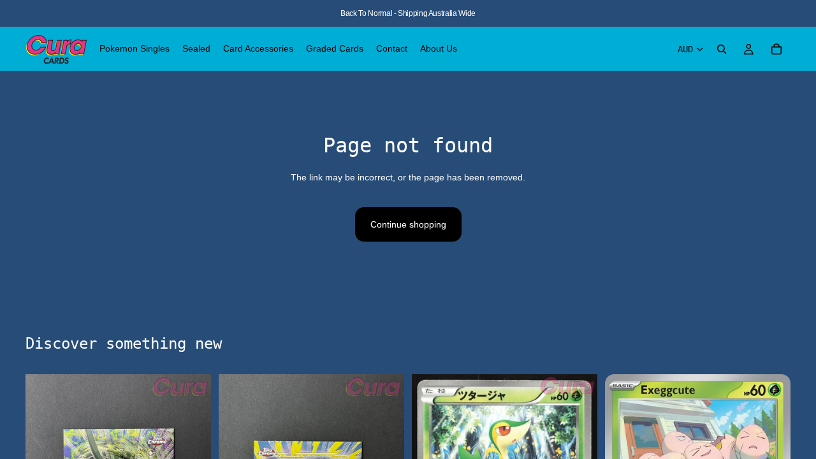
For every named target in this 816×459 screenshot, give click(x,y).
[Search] (722, 49)
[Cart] (776, 49)
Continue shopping (408, 224)
